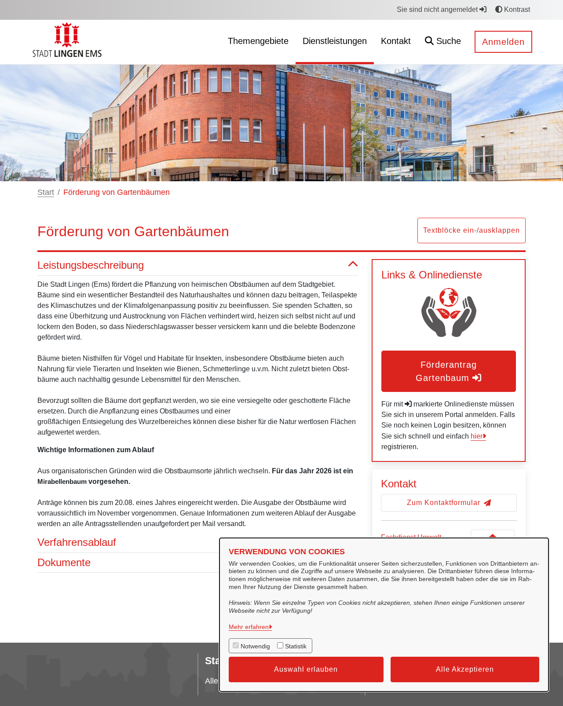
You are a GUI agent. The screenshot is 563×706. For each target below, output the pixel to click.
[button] (443, 42)
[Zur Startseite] (68, 41)
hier (477, 436)
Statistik (296, 646)
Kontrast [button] (516, 9)
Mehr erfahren (249, 626)
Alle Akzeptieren (465, 669)
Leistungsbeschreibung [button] (90, 265)
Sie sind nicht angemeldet (438, 9)
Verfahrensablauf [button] (76, 542)
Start (45, 192)
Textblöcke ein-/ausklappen (471, 230)
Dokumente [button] (64, 562)
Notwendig (255, 646)
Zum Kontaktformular (443, 502)
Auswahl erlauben (306, 669)
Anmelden (503, 42)
